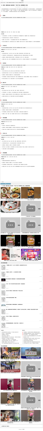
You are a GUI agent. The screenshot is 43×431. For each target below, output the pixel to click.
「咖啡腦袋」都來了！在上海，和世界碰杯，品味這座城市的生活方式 (16, 265)
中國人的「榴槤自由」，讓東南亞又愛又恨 (12, 316)
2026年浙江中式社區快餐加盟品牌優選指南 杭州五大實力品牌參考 (32, 335)
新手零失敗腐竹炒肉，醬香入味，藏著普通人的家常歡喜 (31, 343)
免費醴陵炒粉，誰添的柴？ (5, 334)
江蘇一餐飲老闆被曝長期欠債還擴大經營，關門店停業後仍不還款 (10, 343)
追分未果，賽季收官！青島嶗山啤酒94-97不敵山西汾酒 (14, 290)
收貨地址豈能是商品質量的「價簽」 (11, 297)
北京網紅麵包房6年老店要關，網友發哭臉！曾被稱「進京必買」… (32, 338)
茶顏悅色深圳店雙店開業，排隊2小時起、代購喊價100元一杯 (10, 340)
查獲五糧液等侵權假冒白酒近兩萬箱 (28, 340)
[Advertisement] (21, 25)
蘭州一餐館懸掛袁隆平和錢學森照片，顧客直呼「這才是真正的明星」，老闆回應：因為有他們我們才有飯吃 (22, 309)
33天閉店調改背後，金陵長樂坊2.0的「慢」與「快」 (30, 339)
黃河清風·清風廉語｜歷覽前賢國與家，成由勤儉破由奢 (14, 304)
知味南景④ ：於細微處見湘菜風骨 (6, 333)
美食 (4, 2)
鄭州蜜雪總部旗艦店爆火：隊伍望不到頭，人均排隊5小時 (14, 323)
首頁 (2, 2)
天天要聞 (22, 0)
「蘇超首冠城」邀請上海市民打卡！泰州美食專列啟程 (9, 339)
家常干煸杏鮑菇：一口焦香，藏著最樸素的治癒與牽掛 (30, 334)
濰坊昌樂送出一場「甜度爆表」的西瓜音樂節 (8, 338)
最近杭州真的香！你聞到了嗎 (5, 335)
